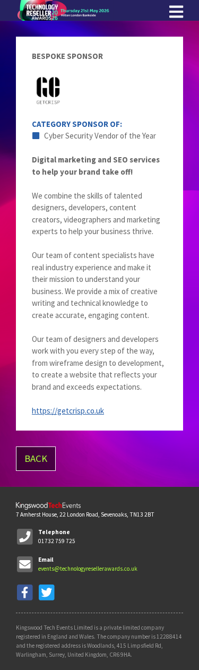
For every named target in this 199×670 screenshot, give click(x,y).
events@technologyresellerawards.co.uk (87, 568)
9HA (125, 654)
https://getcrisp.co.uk (68, 411)
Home (95, 10)
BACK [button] (35, 458)
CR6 (114, 654)
